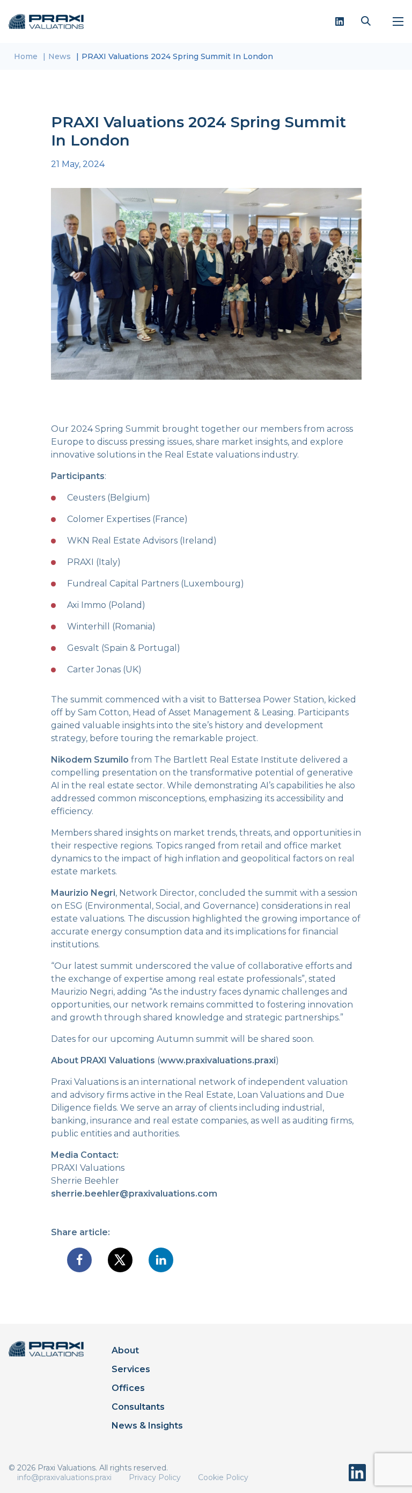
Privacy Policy (155, 1477)
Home (26, 56)
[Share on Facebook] (79, 1260)
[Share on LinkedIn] (161, 1260)
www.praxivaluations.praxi (218, 1060)
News (59, 56)
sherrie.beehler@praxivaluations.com (134, 1193)
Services (131, 1369)
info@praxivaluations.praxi (64, 1477)
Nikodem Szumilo (90, 760)
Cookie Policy (223, 1477)
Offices (128, 1388)
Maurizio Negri (83, 893)
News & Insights (147, 1425)
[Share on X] (120, 1260)
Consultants (138, 1407)
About (125, 1350)
